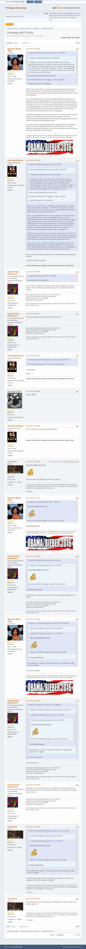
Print (77, 43)
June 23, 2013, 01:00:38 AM (33, 898)
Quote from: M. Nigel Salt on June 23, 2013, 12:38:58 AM (45, 705)
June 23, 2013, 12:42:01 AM (33, 700)
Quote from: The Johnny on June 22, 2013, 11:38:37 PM (44, 502)
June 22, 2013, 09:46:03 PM (33, 391)
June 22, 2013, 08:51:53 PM (33, 355)
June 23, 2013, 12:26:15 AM (33, 498)
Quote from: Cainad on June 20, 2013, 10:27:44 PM (44, 58)
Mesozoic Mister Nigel (14, 50)
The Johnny (12, 461)
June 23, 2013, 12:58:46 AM (33, 826)
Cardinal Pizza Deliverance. (13, 273)
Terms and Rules (71, 947)
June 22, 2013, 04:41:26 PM (33, 49)
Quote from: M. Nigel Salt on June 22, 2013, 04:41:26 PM (45, 164)
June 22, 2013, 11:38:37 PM (33, 461)
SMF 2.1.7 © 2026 (9, 947)
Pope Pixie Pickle (14, 391)
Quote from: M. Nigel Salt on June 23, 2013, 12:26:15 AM (45, 560)
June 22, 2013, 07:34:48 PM (33, 160)
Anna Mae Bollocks (15, 160)
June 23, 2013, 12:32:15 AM (33, 556)
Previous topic (66, 37)
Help (64, 947)
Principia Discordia (16, 7)
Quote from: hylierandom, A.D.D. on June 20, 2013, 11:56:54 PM (47, 53)
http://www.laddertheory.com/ (36, 465)
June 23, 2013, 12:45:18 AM (33, 785)
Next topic (75, 37)
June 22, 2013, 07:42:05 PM (33, 271)
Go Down (9, 43)
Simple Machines (18, 947)
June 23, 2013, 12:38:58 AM (33, 619)
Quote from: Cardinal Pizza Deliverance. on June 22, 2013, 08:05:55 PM (49, 360)
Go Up (8, 926)
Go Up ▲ (79, 947)
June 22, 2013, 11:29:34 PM (33, 426)
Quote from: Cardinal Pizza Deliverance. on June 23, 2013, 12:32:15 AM (49, 623)
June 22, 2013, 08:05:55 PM (33, 313)
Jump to (52, 935)
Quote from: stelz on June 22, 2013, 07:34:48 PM (42, 276)
